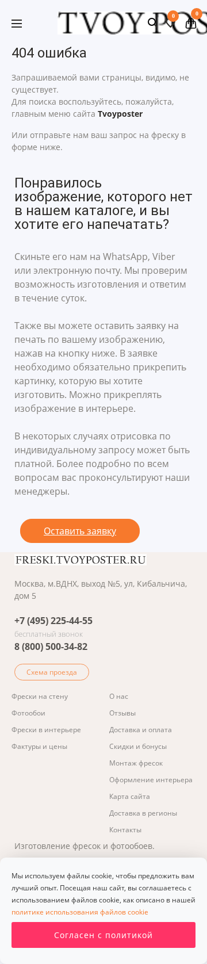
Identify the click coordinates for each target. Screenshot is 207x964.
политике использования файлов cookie (80, 912)
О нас (118, 696)
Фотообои (28, 713)
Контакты (125, 830)
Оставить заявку (80, 531)
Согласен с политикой (103, 934)
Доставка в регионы (143, 813)
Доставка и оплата (140, 730)
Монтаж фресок (136, 763)
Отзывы (122, 713)
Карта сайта (129, 796)
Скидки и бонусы (138, 746)
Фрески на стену (40, 696)
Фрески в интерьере (46, 730)
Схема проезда (51, 672)
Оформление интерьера (151, 780)
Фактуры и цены (39, 746)
